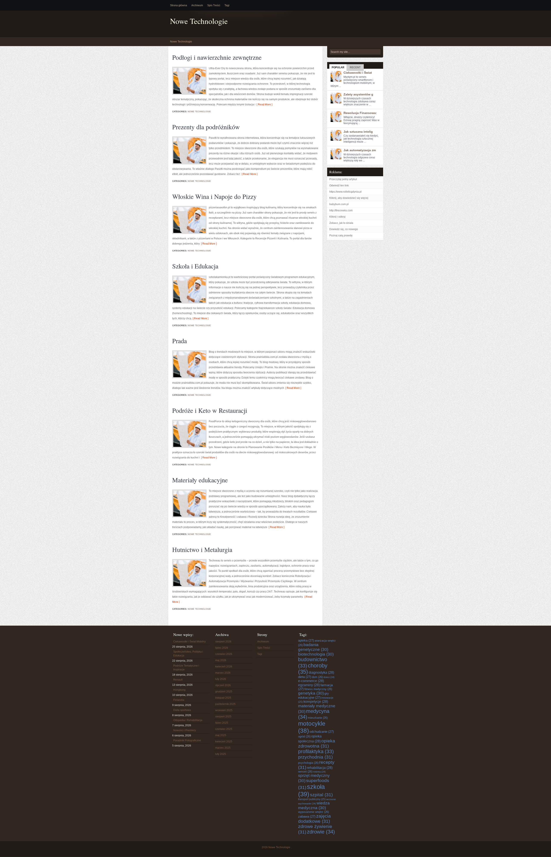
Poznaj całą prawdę (341, 235)
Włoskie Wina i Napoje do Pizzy (214, 196)
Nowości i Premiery (184, 730)
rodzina (319, 771)
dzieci (328, 677)
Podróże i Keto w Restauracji (209, 410)
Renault (178, 679)
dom (317, 677)
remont (305, 771)
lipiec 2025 (221, 722)
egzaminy (309, 685)
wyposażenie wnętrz (313, 811)
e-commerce (311, 681)
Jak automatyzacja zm (360, 150)
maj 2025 (220, 735)
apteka (306, 640)
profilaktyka (316, 751)
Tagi (226, 5)
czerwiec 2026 (223, 654)
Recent (355, 67)
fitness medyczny (318, 689)
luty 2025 (220, 754)
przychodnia (315, 756)
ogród (304, 736)
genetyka (311, 693)
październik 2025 (225, 704)
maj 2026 (220, 660)
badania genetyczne (313, 647)
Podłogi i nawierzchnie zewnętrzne (217, 57)
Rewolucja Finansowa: (360, 113)
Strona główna (178, 5)
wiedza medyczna (314, 805)
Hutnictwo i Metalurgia (202, 549)
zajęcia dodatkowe (314, 818)
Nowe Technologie (199, 21)
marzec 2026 (223, 672)
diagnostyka (321, 672)
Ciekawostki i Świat (358, 72)
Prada (179, 340)
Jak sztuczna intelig (358, 131)
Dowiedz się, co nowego (343, 229)
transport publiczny (312, 799)
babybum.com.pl (339, 204)
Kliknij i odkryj (337, 216)
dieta (304, 677)
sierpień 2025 (223, 716)
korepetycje (315, 701)
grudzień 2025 (223, 691)
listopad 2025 (223, 697)
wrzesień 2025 (223, 710)
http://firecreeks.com (341, 210)
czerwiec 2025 (223, 729)
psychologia (308, 762)
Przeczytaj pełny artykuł (343, 179)
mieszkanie (318, 717)
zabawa (307, 816)
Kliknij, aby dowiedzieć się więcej (348, 197)
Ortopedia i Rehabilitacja (187, 720)
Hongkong (179, 689)
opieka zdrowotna (316, 743)
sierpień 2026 (223, 641)
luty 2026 (220, 679)
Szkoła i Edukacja (195, 266)
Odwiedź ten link (339, 185)
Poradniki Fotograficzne (187, 740)
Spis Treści (213, 5)
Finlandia (178, 699)
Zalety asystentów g (358, 94)
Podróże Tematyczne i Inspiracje (186, 667)
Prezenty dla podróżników (206, 126)
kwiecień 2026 (223, 666)
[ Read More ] (263, 104)
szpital (321, 794)
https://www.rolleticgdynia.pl (345, 191)
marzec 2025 (223, 747)
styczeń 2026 (223, 685)
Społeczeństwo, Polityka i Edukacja (188, 653)
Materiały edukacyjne (200, 479)
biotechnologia (316, 654)
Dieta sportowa (182, 710)
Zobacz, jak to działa (341, 222)
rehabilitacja (320, 768)
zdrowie (321, 832)
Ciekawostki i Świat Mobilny (189, 641)
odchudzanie (322, 731)
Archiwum (197, 5)
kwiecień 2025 (223, 741)
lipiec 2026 (221, 647)
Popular (338, 67)
